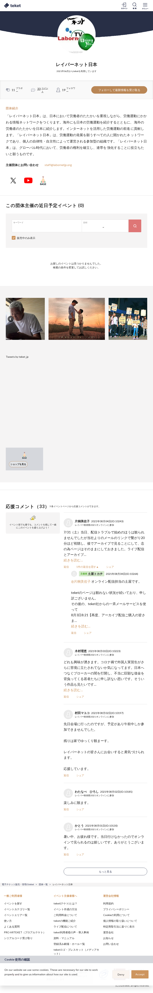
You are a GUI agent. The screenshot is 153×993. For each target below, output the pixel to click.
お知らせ (108, 938)
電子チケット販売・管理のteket (18, 884)
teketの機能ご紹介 (65, 920)
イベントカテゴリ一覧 (17, 909)
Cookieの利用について (116, 915)
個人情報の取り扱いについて (120, 920)
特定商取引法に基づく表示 (119, 926)
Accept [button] (140, 974)
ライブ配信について (65, 926)
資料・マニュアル (64, 938)
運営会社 (108, 932)
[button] (5, 979)
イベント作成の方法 (65, 909)
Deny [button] (121, 974)
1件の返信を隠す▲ (87, 566)
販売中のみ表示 (26, 237)
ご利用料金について (65, 915)
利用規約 (108, 903)
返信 (66, 566)
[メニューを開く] (145, 5)
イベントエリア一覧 (15, 915)
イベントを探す (13, 903)
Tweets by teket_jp (17, 356)
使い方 (8, 920)
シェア (110, 566)
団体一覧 (43, 884)
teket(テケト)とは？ (65, 903)
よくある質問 (12, 926)
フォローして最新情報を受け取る (119, 90)
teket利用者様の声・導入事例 (71, 932)
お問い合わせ (111, 943)
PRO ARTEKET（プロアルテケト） (25, 932)
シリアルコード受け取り (18, 938)
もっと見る (105, 871)
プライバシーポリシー (116, 909)
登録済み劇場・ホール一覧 (69, 943)
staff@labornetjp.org (58, 165)
